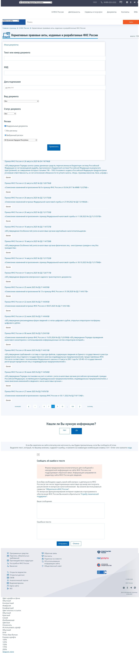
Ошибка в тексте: (44, 522)
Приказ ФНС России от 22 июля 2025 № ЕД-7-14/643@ (52, 319)
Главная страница (9, 28)
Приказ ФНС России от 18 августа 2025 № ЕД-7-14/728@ (51, 244)
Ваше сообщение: (44, 501)
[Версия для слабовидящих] (95, 2)
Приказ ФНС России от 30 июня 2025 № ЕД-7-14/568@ (56, 376)
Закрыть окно (8, 652)
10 (62, 406)
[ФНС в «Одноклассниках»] (130, 2)
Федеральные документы (17, 126)
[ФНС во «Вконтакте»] (127, 2)
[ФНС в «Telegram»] (134, 2)
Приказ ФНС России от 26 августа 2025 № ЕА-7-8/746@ (56, 167)
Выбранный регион (14, 135)
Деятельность (74, 12)
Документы (112, 12)
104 (72, 406)
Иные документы (11, 45)
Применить (54, 146)
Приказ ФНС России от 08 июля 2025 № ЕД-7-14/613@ (56, 356)
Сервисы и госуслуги (93, 12)
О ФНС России (58, 12)
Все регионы (11, 130)
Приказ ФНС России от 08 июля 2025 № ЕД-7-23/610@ (54, 336)
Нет (64, 430)
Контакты (125, 12)
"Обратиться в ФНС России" (57, 489)
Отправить (62, 543)
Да (77, 430)
